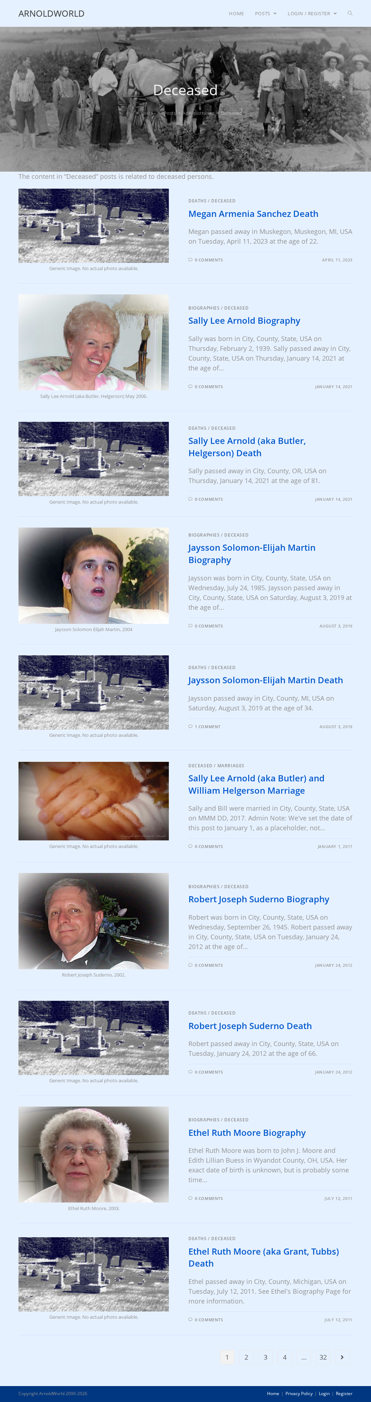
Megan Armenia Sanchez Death (253, 213)
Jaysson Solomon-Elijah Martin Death (265, 680)
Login (324, 1393)
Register (344, 1393)
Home (273, 1393)
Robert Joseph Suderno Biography (258, 899)
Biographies (204, 308)
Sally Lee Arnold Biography (244, 320)
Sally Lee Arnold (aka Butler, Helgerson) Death (247, 447)
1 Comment (208, 726)
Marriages (231, 766)
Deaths (197, 201)
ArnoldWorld (51, 13)
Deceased (223, 201)
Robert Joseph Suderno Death (250, 1026)
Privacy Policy (299, 1393)
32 (323, 1357)
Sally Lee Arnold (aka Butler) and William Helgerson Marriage (256, 784)
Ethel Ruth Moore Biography (247, 1132)
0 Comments (209, 260)
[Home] (131, 113)
